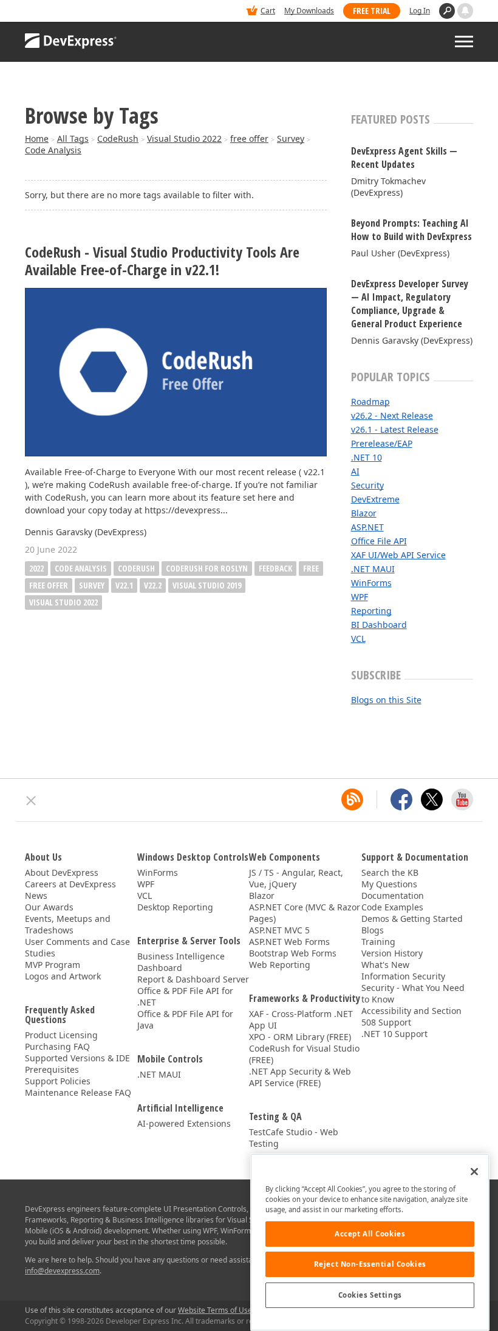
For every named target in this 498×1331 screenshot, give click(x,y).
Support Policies (57, 1081)
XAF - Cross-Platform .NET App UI (301, 1019)
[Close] (474, 1171)
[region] (369, 1242)
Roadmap (370, 401)
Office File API (379, 541)
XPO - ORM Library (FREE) (300, 1036)
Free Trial (372, 10)
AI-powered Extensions (184, 1123)
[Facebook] (401, 799)
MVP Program (52, 964)
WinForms (371, 583)
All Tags (73, 138)
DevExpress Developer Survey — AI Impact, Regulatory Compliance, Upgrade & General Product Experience (409, 303)
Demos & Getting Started (412, 918)
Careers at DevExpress (70, 884)
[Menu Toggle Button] (464, 41)
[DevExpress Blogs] (352, 799)
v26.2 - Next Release (392, 415)
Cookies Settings (370, 1294)
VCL (358, 638)
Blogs (372, 930)
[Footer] (31, 800)
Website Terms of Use (215, 1310)
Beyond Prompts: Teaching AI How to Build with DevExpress (411, 229)
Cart (268, 10)
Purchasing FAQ (57, 1046)
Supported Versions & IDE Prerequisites (77, 1063)
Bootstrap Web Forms (292, 953)
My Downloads (309, 10)
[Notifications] (465, 11)
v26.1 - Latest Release (394, 429)
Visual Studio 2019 (206, 585)
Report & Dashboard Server (193, 979)
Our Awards (49, 907)
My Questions (389, 884)
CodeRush (117, 138)
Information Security (403, 976)
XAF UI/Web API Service (398, 555)
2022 (36, 568)
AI (355, 471)
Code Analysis (53, 150)
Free (311, 568)
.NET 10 (366, 457)
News (36, 895)
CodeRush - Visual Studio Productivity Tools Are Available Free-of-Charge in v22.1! (162, 261)
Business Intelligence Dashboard (181, 961)
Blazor (364, 513)
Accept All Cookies (370, 1233)
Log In (419, 10)
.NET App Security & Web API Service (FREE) (300, 1077)
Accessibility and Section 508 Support (411, 1016)
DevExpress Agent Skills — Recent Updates (404, 157)
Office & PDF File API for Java (185, 1019)
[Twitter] (432, 799)
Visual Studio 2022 (184, 138)
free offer (249, 138)
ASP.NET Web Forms (289, 941)
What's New (385, 964)
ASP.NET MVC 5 (279, 930)
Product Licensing (61, 1035)
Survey (290, 138)
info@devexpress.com (62, 1271)
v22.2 (153, 585)
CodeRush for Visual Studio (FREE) (304, 1054)
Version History (392, 953)
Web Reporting (279, 964)
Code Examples (392, 907)
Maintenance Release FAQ (78, 1092)
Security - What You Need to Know (413, 993)
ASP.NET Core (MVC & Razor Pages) (304, 912)
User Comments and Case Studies (77, 947)
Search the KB (389, 872)
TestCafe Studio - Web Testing (293, 1137)
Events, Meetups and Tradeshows (68, 924)
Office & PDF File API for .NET (185, 996)
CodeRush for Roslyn (207, 568)
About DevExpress (61, 872)
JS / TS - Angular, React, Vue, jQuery (296, 878)
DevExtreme (375, 499)
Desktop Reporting (175, 907)
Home (37, 138)
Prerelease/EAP (381, 443)
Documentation (392, 895)
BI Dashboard (379, 624)
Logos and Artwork (63, 976)
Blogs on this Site (386, 700)
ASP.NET (367, 527)
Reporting (371, 610)
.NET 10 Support (394, 1033)
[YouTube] (462, 799)
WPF (359, 596)
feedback (275, 568)
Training (378, 941)
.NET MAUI (373, 569)
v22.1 (124, 585)
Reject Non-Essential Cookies (370, 1264)
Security (367, 485)
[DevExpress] (62, 12)
